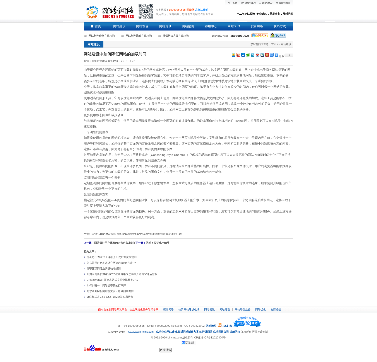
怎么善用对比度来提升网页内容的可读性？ (111, 262)
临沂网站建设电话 (188, 309)
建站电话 (250, 3)
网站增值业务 (242, 309)
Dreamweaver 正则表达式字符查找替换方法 (112, 279)
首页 (235, 3)
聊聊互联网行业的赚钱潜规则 (104, 268)
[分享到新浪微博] (238, 55)
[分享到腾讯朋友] (247, 55)
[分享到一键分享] (271, 55)
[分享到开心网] (266, 55)
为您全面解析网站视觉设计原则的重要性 (110, 291)
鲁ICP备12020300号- (213, 337)
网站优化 (260, 309)
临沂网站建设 (103, 234)
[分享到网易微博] (257, 55)
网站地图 (284, 3)
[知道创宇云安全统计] (247, 325)
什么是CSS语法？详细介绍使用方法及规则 (112, 257)
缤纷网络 (168, 309)
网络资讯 (209, 309)
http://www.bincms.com (135, 234)
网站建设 (267, 3)
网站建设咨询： (231, 35)
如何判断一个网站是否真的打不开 (106, 285)
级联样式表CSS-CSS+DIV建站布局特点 (110, 296)
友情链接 (276, 309)
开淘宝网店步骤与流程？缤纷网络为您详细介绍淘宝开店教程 (122, 274)
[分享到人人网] (242, 55)
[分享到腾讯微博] (252, 55)
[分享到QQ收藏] (262, 55)
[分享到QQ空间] (233, 55)
